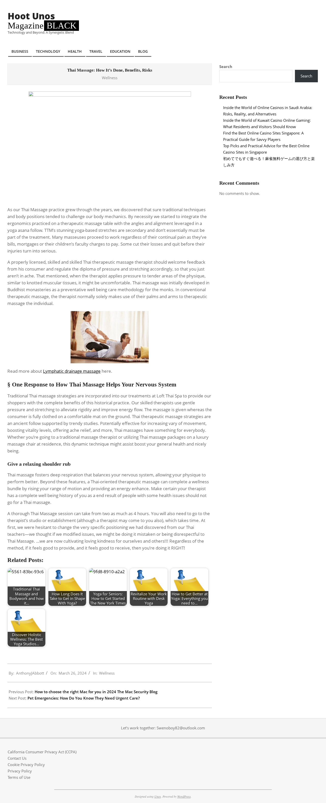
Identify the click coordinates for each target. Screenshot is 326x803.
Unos (157, 796)
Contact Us (17, 758)
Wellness (109, 77)
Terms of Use (19, 777)
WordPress (184, 796)
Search (225, 66)
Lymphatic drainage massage (72, 371)
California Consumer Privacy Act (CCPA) (42, 751)
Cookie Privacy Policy (26, 764)
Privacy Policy (20, 770)
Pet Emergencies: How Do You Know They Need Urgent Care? (84, 698)
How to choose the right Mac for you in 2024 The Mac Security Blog (96, 691)
